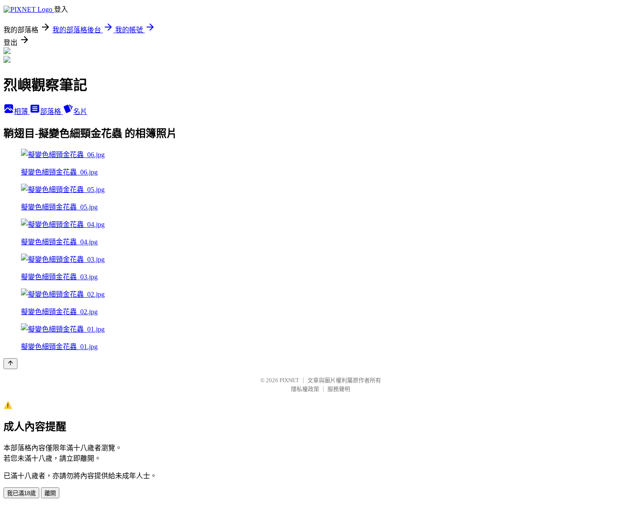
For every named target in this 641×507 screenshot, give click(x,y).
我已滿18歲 (21, 493)
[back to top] (10, 363)
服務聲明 (338, 389)
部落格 (51, 111)
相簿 (22, 111)
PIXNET (289, 380)
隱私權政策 (305, 389)
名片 (80, 111)
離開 (50, 493)
